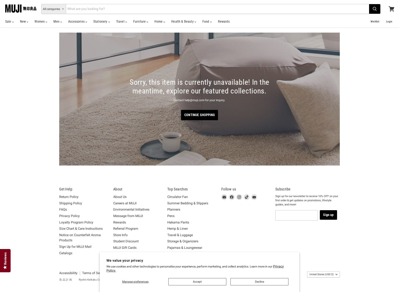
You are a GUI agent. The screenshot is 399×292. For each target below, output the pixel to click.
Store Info (120, 235)
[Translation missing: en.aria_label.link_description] (199, 99)
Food (206, 21)
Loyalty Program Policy (76, 222)
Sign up (328, 215)
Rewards (224, 21)
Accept (197, 281)
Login (389, 21)
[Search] (374, 9)
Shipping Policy (70, 203)
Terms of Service (94, 273)
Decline (259, 281)
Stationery (100, 21)
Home (158, 21)
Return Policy (69, 197)
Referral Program (125, 229)
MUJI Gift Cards (125, 248)
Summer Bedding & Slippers (187, 203)
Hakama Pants (178, 222)
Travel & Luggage (180, 235)
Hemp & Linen (177, 229)
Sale (8, 21)
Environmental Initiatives (131, 209)
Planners (173, 209)
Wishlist (375, 21)
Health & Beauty (183, 21)
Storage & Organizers (182, 241)
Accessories (76, 21)
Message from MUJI (128, 216)
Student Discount (126, 241)
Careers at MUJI (125, 203)
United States (321, 274)
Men (56, 21)
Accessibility (68, 273)
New (23, 21)
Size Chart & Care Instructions (81, 229)
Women (40, 21)
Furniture (140, 21)
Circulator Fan (177, 197)
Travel (120, 21)
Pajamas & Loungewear (184, 248)
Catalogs (65, 253)
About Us (120, 197)
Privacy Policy (69, 216)
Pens (171, 216)
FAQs (63, 209)
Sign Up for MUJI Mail (75, 247)
